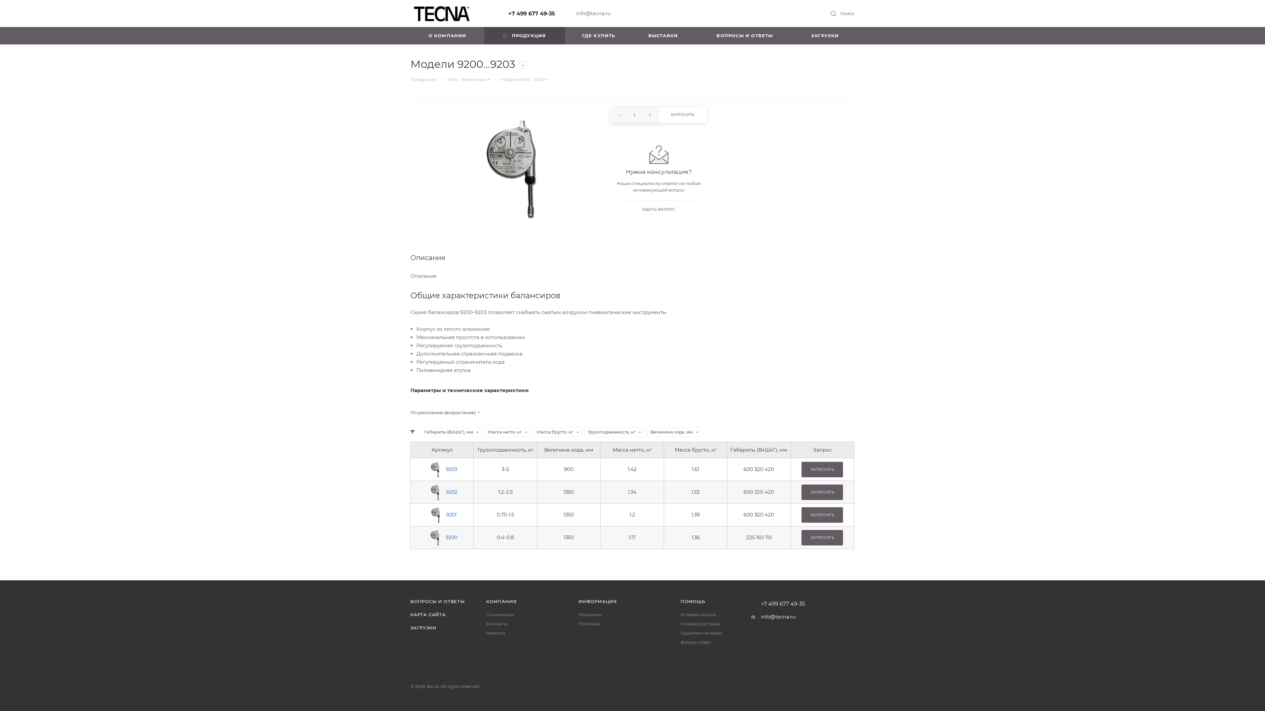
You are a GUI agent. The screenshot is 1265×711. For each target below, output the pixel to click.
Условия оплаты (698, 614)
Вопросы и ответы (437, 601)
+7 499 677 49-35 (531, 14)
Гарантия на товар (701, 633)
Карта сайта (428, 614)
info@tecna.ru (593, 13)
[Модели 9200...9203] (511, 169)
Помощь (693, 601)
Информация (597, 601)
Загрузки (423, 627)
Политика (589, 623)
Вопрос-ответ (696, 642)
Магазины (590, 614)
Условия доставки (700, 623)
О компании (500, 614)
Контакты (496, 623)
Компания (501, 601)
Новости (495, 633)
